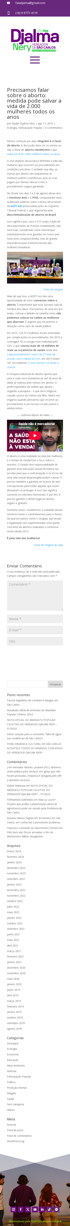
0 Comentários (53, 127)
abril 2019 (12, 995)
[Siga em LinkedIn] (42, 1209)
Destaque (12, 1043)
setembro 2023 (16, 879)
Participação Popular (30, 127)
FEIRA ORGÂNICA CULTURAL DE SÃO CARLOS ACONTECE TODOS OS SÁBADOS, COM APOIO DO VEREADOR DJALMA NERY (35, 748)
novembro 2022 (16, 895)
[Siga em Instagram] (13, 1209)
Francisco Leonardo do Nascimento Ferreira (33, 828)
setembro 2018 (16, 1023)
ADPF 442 (16, 206)
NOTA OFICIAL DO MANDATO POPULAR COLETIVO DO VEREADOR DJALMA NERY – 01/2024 (32, 724)
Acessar (11, 1124)
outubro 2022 (15, 901)
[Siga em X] (28, 1209)
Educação (12, 1060)
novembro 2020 (16, 973)
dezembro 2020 (16, 967)
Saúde (10, 1099)
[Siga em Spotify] (56, 1209)
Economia (13, 1054)
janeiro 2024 (14, 862)
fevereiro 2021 (15, 956)
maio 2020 (13, 978)
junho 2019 (13, 989)
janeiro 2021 (14, 962)
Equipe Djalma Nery (23, 123)
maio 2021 (13, 940)
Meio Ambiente (16, 1065)
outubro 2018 (15, 1017)
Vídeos (11, 1110)
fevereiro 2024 (15, 856)
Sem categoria (15, 1104)
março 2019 (14, 1001)
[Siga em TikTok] (49, 1209)
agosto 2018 (14, 1028)
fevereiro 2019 (15, 1006)
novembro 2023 (16, 873)
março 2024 (14, 851)
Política (11, 1082)
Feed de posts (15, 1130)
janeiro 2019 (14, 1012)
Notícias (12, 1071)
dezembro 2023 (16, 868)
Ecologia (12, 127)
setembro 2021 (16, 928)
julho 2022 (13, 906)
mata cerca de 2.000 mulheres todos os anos (33, 154)
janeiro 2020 (14, 984)
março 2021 (14, 951)
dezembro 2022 (16, 890)
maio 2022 (13, 912)
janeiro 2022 (14, 917)
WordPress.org (15, 1141)
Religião (11, 1093)
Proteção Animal (16, 1087)
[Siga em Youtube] (35, 1209)
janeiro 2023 (14, 884)
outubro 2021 (15, 923)
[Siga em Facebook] (21, 1209)
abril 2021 (12, 945)
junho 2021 (13, 934)
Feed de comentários (19, 1135)
